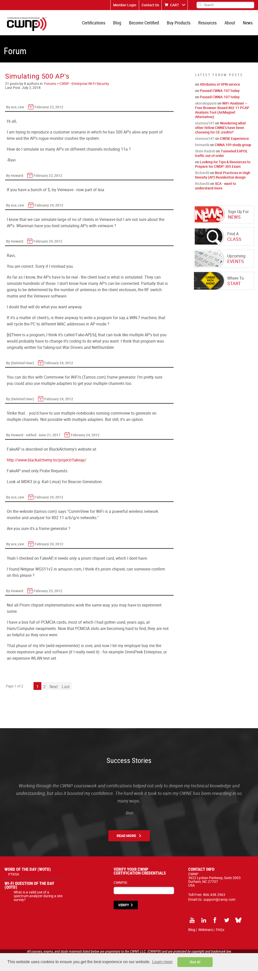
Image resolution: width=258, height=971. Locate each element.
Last (66, 686)
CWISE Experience (234, 138)
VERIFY (123, 905)
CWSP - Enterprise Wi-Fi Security (84, 83)
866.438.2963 (214, 894)
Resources (207, 23)
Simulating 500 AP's (37, 76)
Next (54, 686)
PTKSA (13, 874)
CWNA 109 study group (233, 144)
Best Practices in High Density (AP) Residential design (222, 175)
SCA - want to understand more (215, 185)
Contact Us (150, 5)
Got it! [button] (195, 962)
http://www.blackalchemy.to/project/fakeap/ (46, 460)
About (229, 23)
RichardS (202, 172)
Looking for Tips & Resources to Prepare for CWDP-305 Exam (222, 164)
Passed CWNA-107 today (220, 90)
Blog (117, 23)
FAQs (220, 929)
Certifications (93, 23)
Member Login (124, 5)
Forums (50, 83)
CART (174, 5)
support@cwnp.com (219, 899)
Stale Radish (205, 151)
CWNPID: (121, 882)
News (248, 23)
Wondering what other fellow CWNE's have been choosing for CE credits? (220, 128)
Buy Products (178, 23)
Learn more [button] (162, 962)
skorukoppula (206, 103)
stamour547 (204, 123)
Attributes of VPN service (220, 84)
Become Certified (144, 23)
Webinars (205, 929)
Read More (126, 835)
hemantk (202, 144)
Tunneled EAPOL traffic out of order (221, 153)
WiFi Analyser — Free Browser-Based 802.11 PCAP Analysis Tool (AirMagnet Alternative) (222, 110)
